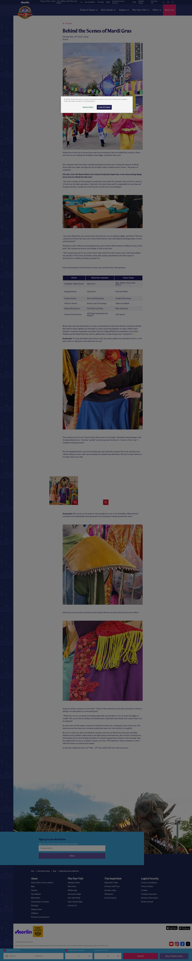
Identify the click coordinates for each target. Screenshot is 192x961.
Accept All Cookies (104, 107)
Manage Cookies (88, 107)
